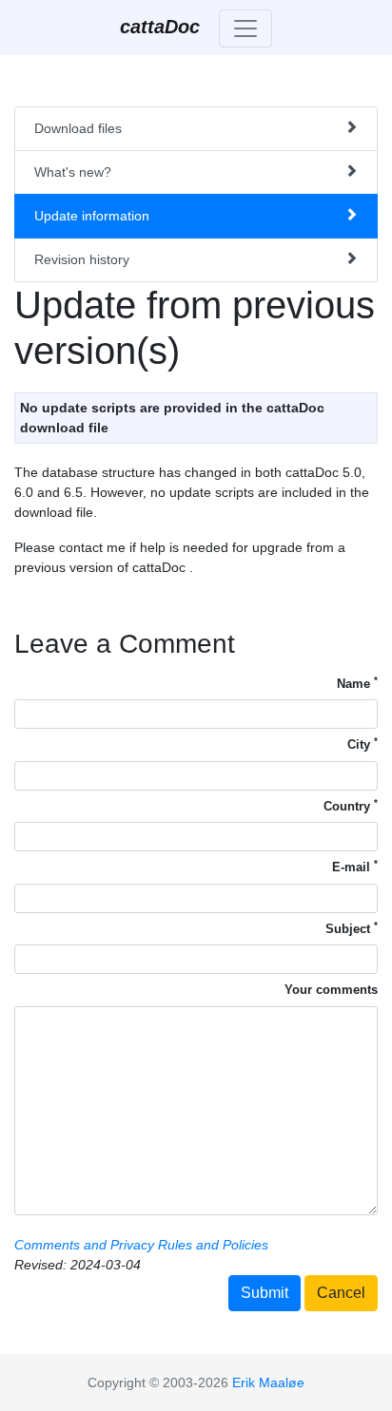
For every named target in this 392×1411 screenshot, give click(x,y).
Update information (91, 215)
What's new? (72, 172)
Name (357, 683)
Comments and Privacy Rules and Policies (141, 1244)
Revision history (81, 259)
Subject (351, 928)
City (362, 743)
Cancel (341, 1293)
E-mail (355, 866)
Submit (264, 1293)
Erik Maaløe (268, 1382)
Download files (78, 128)
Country (350, 805)
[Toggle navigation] (245, 29)
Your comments (331, 989)
